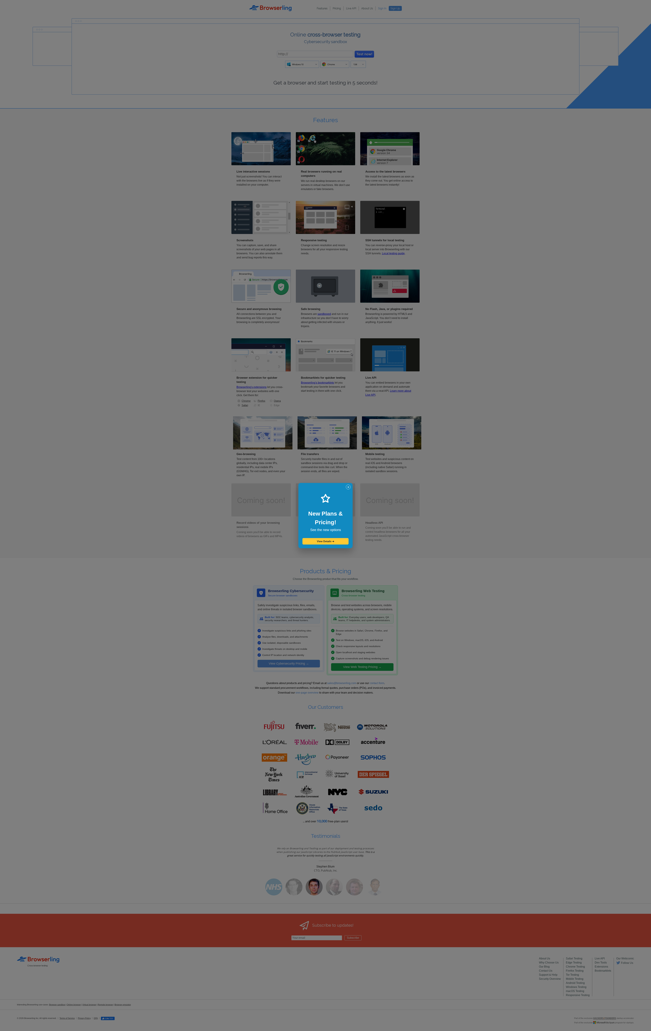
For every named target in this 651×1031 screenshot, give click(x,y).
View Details (325, 541)
